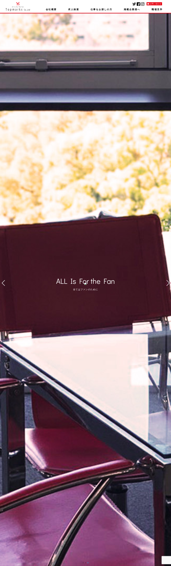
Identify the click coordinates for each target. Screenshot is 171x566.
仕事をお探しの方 (101, 9)
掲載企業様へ (132, 9)
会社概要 (51, 9)
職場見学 (157, 9)
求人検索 (73, 9)
